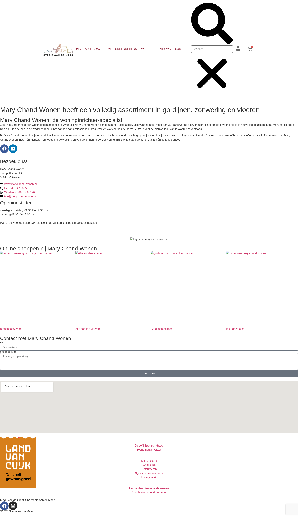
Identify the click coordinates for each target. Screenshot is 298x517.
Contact (181, 49)
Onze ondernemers (122, 49)
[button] (212, 24)
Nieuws (165, 49)
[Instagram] (13, 505)
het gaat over (8, 352)
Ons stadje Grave (88, 49)
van (2, 342)
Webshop (148, 49)
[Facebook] (4, 148)
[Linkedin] (13, 148)
